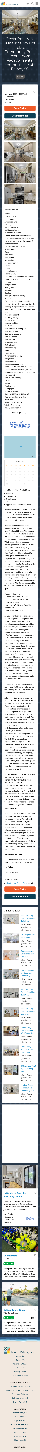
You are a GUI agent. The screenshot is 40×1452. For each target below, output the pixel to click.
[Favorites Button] (27, 3)
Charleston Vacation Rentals (20, 1386)
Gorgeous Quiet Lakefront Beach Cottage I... (27, 954)
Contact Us (20, 1360)
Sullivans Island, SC (20, 1398)
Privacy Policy (20, 1372)
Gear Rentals (10, 1255)
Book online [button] (8, 1264)
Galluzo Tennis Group (14, 1310)
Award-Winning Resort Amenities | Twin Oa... (28, 918)
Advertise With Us (20, 1364)
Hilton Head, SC (20, 1440)
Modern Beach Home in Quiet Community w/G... (28, 1088)
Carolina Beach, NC (20, 1428)
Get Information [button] (20, 115)
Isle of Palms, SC (20, 1402)
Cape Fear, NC (20, 1420)
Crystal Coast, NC (20, 1417)
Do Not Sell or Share (20, 1376)
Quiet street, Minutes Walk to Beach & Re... (27, 1049)
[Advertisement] (20, 1120)
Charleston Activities (20, 1394)
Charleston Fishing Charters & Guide (20, 1390)
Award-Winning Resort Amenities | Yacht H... (28, 1011)
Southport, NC (20, 1432)
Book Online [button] (20, 108)
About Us (20, 1356)
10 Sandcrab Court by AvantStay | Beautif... (28, 1068)
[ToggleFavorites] (34, 91)
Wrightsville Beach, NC (20, 1424)
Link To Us (20, 1368)
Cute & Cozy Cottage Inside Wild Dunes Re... (27, 1030)
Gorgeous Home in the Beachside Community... (28, 973)
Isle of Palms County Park (16, 883)
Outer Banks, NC (20, 1413)
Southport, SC (20, 1436)
